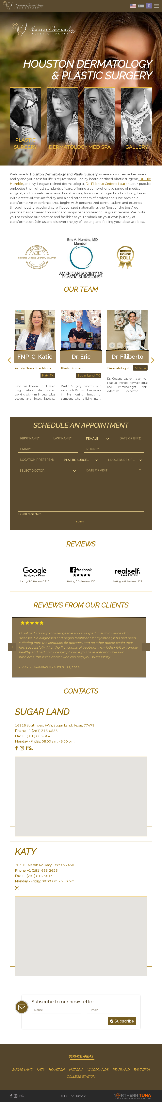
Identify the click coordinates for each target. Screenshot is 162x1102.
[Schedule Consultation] (148, 6)
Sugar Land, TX (42, 375)
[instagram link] (22, 748)
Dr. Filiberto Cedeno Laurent (108, 184)
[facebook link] (16, 748)
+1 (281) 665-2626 (42, 870)
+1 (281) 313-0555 (42, 731)
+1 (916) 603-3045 (37, 736)
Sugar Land (42, 712)
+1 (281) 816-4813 (37, 876)
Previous (12, 258)
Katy (25, 851)
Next (150, 258)
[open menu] (156, 6)
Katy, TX (94, 368)
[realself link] (29, 748)
